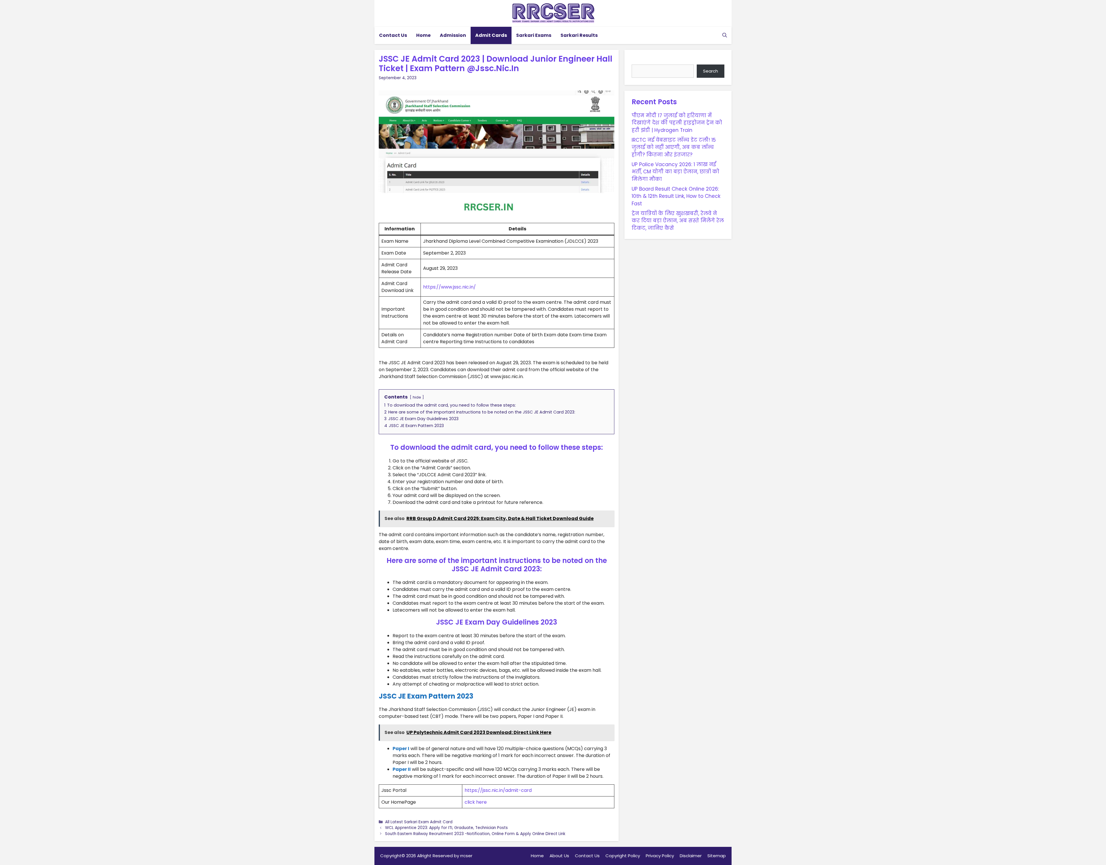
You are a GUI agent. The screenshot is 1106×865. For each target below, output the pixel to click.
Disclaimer (691, 856)
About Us (559, 856)
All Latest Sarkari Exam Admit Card (418, 822)
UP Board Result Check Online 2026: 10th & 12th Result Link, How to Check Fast (676, 196)
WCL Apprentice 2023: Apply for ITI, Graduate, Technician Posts (446, 827)
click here (476, 802)
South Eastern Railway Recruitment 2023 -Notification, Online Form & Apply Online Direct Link (475, 833)
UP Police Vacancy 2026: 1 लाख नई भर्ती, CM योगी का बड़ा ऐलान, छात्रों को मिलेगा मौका (675, 171)
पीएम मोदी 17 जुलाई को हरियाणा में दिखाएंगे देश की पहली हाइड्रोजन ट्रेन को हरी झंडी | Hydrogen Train (677, 122)
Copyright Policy (622, 856)
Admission (453, 35)
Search (640, 60)
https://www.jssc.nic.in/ (449, 287)
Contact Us (393, 35)
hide (417, 397)
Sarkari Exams (533, 35)
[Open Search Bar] (725, 35)
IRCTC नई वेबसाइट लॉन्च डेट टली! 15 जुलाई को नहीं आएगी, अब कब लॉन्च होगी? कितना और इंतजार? (674, 147)
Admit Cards (491, 35)
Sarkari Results (579, 35)
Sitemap (716, 856)
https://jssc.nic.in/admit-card (498, 790)
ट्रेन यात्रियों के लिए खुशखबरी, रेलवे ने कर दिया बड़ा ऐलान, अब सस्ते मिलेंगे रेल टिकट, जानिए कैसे (678, 220)
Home (423, 35)
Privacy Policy (660, 856)
